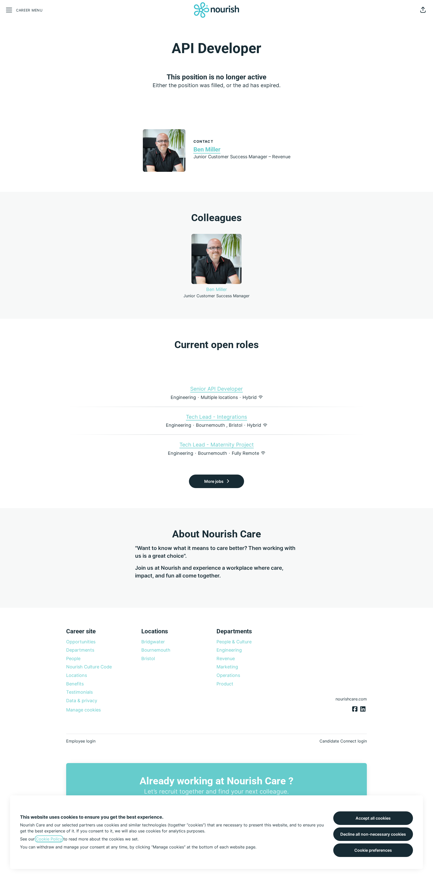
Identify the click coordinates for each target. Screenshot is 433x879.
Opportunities (80, 641)
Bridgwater (153, 641)
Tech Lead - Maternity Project (216, 445)
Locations (76, 675)
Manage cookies (83, 709)
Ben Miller (207, 149)
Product (224, 683)
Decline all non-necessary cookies (373, 834)
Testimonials (79, 692)
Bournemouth (155, 650)
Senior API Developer (216, 389)
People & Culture (234, 641)
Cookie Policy (49, 838)
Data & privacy (81, 700)
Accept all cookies (373, 818)
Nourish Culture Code (89, 666)
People (73, 658)
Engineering (229, 650)
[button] (423, 10)
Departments (80, 650)
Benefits (75, 683)
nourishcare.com (351, 698)
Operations (228, 675)
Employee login (80, 741)
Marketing (227, 666)
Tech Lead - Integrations (216, 417)
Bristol (148, 658)
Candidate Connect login (343, 741)
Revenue (225, 658)
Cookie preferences (373, 850)
